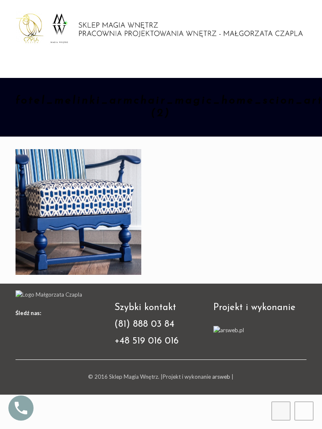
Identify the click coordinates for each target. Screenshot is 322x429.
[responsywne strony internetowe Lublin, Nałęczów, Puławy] (228, 330)
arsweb (221, 376)
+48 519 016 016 (146, 341)
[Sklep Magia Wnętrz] (161, 27)
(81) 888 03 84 (144, 324)
